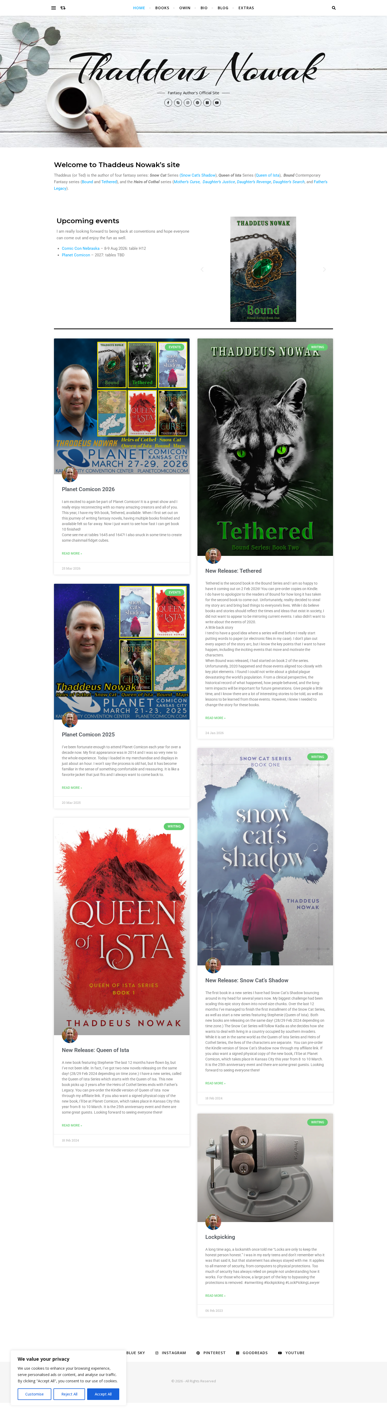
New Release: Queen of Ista (95, 1050)
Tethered (109, 182)
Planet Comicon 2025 (88, 734)
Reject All (69, 1394)
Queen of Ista (267, 175)
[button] (202, 269)
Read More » (72, 553)
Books (162, 7)
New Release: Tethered (233, 571)
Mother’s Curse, (187, 182)
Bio (204, 7)
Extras (246, 7)
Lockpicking (220, 1237)
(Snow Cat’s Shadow (197, 175)
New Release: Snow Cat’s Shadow (247, 980)
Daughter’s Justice (219, 182)
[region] (68, 1377)
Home (139, 7)
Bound (87, 182)
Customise (34, 1394)
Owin (185, 7)
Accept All (103, 1394)
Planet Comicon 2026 (88, 489)
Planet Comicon (76, 255)
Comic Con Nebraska (81, 248)
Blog (223, 7)
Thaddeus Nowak (193, 68)
